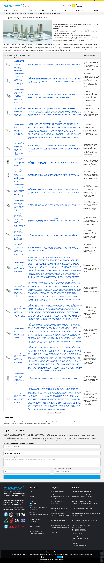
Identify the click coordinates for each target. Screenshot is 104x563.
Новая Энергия (33, 509)
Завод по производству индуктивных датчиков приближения (58, 421)
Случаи (54, 10)
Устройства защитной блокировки (59, 508)
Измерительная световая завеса (59, 494)
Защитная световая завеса (57, 491)
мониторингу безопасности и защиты (82, 496)
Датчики (14, 13)
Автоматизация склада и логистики (60, 525)
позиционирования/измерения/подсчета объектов (85, 503)
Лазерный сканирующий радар (59, 498)
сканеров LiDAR (76, 518)
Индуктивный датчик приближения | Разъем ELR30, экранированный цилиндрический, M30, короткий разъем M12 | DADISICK (20, 333)
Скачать (91, 0)
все (9, 13)
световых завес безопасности (80, 510)
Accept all (60, 557)
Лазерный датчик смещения (58, 513)
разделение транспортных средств (60, 496)
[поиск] (73, 5)
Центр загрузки (76, 536)
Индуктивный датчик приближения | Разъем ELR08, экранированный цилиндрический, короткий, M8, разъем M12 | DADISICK (20, 358)
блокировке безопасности (79, 527)
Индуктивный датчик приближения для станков (38, 423)
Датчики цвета (54, 522)
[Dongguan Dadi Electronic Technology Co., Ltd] (12, 5)
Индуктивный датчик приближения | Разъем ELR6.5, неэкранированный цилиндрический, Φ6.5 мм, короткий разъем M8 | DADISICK (20, 398)
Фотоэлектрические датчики (37, 533)
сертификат (97, 0)
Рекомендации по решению (36, 10)
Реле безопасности (56, 506)
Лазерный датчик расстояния (58, 510)
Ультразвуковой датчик (57, 518)
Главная (6, 13)
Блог (73, 541)
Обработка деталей (35, 526)
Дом (5, 10)
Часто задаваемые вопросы (79, 545)
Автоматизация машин (35, 519)
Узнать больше (55, 532)
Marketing (62, 559)
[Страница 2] (60, 413)
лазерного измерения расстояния (81, 525)
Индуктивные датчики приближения (25, 13)
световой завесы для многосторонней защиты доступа (86, 513)
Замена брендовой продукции (80, 538)
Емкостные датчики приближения (59, 530)
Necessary (43, 559)
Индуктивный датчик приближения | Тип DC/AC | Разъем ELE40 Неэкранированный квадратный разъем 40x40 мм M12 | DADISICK (19, 162)
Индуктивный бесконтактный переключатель (32, 421)
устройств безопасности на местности (82, 491)
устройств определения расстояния (81, 501)
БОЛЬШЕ (23, 509)
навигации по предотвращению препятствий (83, 506)
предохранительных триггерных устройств (83, 494)
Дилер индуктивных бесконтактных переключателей (86, 421)
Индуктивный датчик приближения (11, 421)
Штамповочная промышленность (38, 507)
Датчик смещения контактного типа (60, 515)
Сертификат (33, 494)
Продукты (16, 10)
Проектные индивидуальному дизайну (82, 508)
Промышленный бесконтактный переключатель (15, 423)
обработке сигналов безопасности (81, 498)
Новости (74, 543)
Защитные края (55, 503)
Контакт (96, 10)
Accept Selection (51, 557)
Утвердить (52, 477)
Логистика (32, 512)
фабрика (32, 498)
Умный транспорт (34, 524)
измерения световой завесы (79, 515)
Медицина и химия (34, 528)
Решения (32, 496)
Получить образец (77, 533)
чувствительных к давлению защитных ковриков (84, 520)
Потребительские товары (36, 531)
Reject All (44, 557)
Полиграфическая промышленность (39, 514)
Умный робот (33, 521)
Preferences (55, 559)
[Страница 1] (44, 413)
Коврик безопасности (56, 501)
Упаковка (32, 517)
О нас (66, 10)
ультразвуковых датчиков (78, 522)
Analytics (49, 559)
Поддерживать (80, 10)
